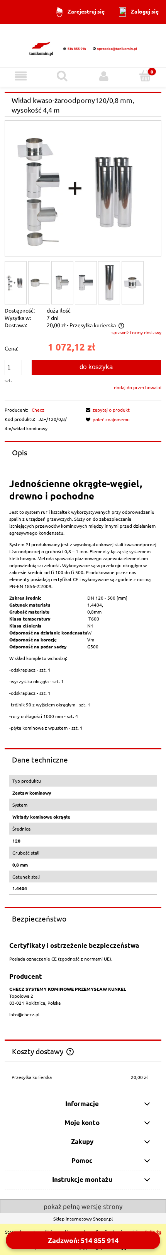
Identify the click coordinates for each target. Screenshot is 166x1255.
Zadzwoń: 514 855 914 (83, 1240)
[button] (21, 76)
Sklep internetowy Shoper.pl (83, 1219)
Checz (38, 410)
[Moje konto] (104, 76)
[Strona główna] (83, 45)
